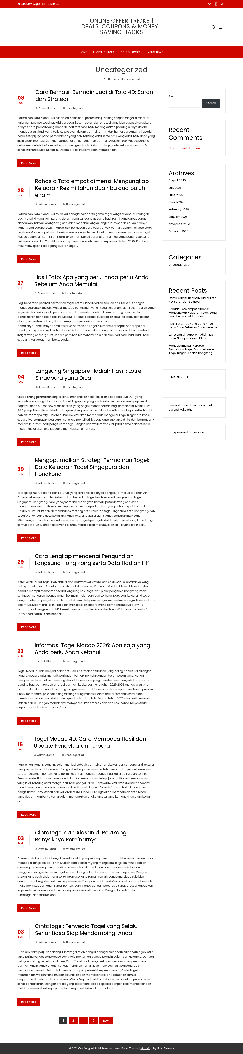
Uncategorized (76, 108)
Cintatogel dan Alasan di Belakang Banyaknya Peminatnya (80, 836)
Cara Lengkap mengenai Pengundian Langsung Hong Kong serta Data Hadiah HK (92, 559)
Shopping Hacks (103, 52)
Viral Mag (146, 1048)
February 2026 (179, 209)
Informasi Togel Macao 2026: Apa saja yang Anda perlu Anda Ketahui (92, 648)
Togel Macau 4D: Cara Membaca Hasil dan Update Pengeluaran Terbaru (90, 742)
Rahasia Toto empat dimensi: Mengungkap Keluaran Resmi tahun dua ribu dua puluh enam (92, 188)
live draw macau (194, 405)
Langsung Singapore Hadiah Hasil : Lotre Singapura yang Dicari (88, 374)
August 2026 (177, 180)
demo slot (176, 405)
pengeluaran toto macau (186, 432)
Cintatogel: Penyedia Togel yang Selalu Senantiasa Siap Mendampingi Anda (86, 929)
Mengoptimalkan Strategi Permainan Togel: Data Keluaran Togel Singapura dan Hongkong (92, 467)
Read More (28, 163)
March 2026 (177, 202)
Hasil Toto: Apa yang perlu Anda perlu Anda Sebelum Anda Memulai (91, 280)
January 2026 (178, 217)
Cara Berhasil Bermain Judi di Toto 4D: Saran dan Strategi (94, 95)
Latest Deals (155, 52)
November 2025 (180, 224)
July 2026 (175, 188)
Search (174, 96)
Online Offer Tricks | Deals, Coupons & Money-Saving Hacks (121, 26)
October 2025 (178, 231)
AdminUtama (47, 108)
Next (106, 1021)
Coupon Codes (130, 52)
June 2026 (176, 195)
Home (83, 52)
